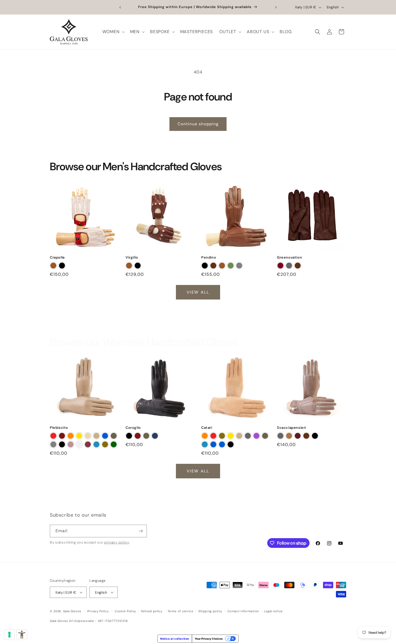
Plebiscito (59, 428)
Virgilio (132, 257)
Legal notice (273, 611)
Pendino (208, 257)
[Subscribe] (141, 531)
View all (198, 292)
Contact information (243, 611)
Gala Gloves (72, 611)
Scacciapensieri (291, 428)
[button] (113, 32)
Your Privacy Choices (209, 638)
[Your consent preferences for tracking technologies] (9, 634)
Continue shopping (198, 124)
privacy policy (116, 542)
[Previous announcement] (120, 7)
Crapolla (57, 257)
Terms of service (180, 611)
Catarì (206, 428)
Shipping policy (210, 611)
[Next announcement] (276, 7)
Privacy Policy (98, 611)
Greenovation (289, 257)
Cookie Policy (125, 611)
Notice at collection (174, 638)
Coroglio (133, 428)
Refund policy (151, 611)
